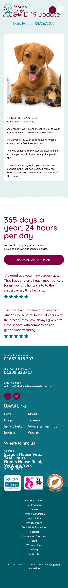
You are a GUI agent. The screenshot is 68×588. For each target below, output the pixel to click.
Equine (9, 432)
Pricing (33, 432)
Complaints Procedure (34, 527)
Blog (34, 540)
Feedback (34, 531)
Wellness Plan (34, 545)
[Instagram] (17, 396)
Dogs (8, 420)
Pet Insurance (34, 505)
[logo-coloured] (15, 10)
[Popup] (61, 10)
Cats (7, 414)
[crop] (55, 483)
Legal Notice (34, 518)
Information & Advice (34, 536)
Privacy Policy (34, 523)
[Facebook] (8, 396)
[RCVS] (12, 483)
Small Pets (13, 426)
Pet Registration (34, 500)
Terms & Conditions (34, 514)
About (32, 414)
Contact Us (34, 554)
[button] (51, 10)
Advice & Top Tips (42, 426)
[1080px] (33, 483)
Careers (33, 420)
